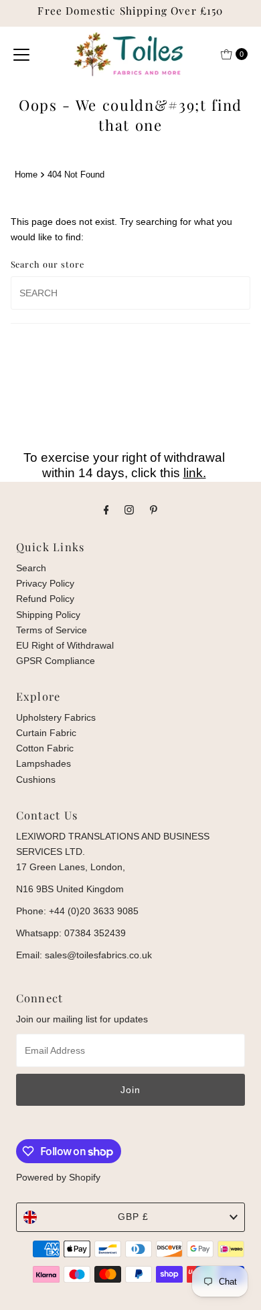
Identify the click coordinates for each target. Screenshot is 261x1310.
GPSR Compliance (55, 660)
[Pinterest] (153, 509)
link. (194, 473)
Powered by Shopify (58, 1177)
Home (26, 175)
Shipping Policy (48, 614)
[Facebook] (106, 509)
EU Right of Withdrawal (65, 645)
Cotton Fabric (45, 748)
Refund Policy (45, 598)
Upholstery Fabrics (56, 717)
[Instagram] (129, 509)
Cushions (36, 779)
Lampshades (43, 763)
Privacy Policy (45, 583)
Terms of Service (51, 630)
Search (31, 568)
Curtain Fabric (46, 732)
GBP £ (133, 1216)
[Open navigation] (21, 54)
